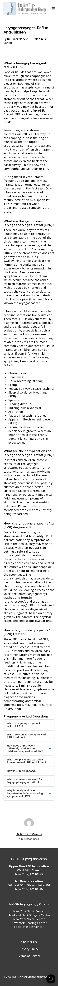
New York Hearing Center (29, 923)
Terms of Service (29, 956)
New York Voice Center (29, 919)
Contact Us (29, 942)
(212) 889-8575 (36, 859)
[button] (53, 8)
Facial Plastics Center (29, 927)
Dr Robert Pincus (17, 39)
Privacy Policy (29, 949)
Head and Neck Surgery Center (29, 915)
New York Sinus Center (29, 911)
